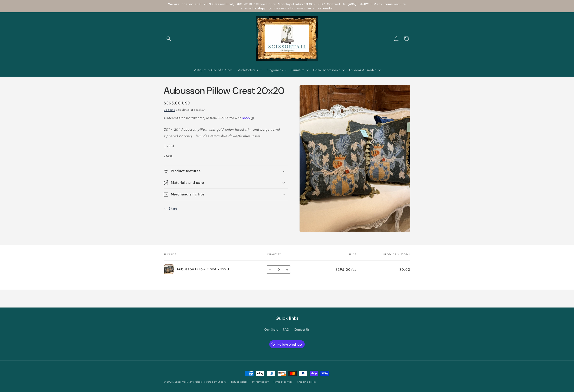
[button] (169, 38)
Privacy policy (260, 381)
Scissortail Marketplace (189, 381)
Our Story (271, 329)
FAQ (286, 329)
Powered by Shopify (214, 381)
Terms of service (283, 381)
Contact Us (302, 329)
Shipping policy (306, 381)
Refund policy (239, 381)
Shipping (169, 110)
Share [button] (173, 208)
